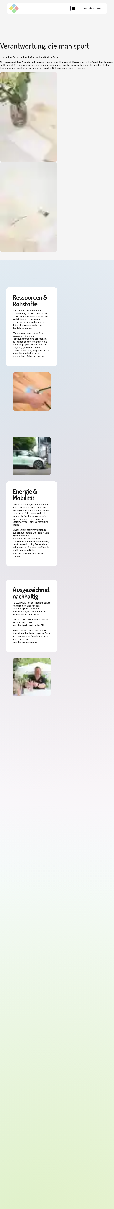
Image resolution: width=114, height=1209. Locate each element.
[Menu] (73, 8)
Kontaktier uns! (92, 8)
